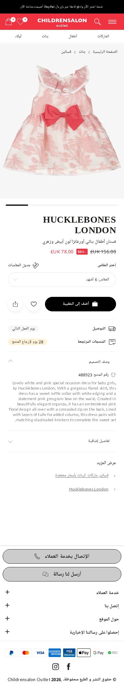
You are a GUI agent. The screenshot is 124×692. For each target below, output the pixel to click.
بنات (45, 36)
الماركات (103, 36)
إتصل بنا (111, 606)
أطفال (72, 36)
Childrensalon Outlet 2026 (34, 679)
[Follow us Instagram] (55, 669)
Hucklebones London (79, 224)
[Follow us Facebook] (68, 669)
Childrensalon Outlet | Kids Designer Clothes (62, 22)
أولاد (18, 36)
